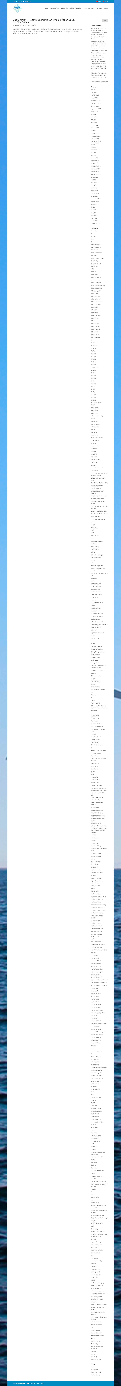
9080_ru (93, 373)
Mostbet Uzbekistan (97, 1034)
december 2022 (95, 166)
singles (93, 1220)
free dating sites (96, 753)
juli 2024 (93, 114)
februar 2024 (95, 128)
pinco (92, 1130)
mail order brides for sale (98, 907)
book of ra (94, 544)
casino (93, 581)
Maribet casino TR (96, 931)
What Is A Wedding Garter (98, 1304)
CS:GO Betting (95, 638)
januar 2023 (94, 163)
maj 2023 (93, 152)
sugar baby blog (96, 1242)
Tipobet (93, 1263)
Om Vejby (99, 8)
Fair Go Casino (95, 703)
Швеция (93, 1351)
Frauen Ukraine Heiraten (98, 750)
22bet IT (93, 348)
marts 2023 (94, 158)
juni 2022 (94, 182)
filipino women (95, 718)
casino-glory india (96, 594)
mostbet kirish (95, 1002)
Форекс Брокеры (96, 1341)
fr (91, 748)
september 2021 (96, 201)
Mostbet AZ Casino (96, 961)
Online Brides (95, 1059)
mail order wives (96, 923)
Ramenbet (94, 1168)
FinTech (93, 734)
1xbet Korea (94, 318)
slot (92, 1226)
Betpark (93, 522)
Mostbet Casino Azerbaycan (99, 980)
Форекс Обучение (96, 1344)
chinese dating (95, 611)
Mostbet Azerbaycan (97, 972)
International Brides (97, 810)
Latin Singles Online (97, 872)
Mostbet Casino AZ (96, 977)
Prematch (94, 1162)
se (91, 1194)
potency (93, 1159)
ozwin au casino (96, 1081)
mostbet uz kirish (96, 1026)
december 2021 (95, 199)
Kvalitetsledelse (54, 8)
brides (93, 552)
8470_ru (93, 359)
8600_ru (93, 362)
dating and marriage (97, 649)
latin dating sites (96, 870)
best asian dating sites (97, 468)
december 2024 (95, 100)
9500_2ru (93, 386)
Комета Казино (95, 1330)
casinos (93, 600)
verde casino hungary (97, 1283)
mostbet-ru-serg (96, 1037)
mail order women (96, 926)
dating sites (94, 660)
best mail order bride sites (99, 496)
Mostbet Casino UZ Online (99, 985)
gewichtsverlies (95, 769)
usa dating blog (95, 1274)
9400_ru (93, 381)
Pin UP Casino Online (97, 1122)
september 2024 (96, 109)
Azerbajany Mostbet (97, 438)
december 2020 (95, 223)
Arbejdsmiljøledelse (75, 8)
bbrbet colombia (96, 459)
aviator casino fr (96, 427)
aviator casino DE (96, 424)
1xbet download (96, 304)
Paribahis (94, 1086)
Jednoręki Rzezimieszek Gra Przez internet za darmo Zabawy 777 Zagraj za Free (99, 75)
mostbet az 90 (95, 958)
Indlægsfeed (94, 1369)
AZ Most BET (94, 435)
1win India (94, 255)
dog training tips (96, 681)
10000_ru (93, 236)
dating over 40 (95, 654)
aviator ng (94, 432)
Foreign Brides (95, 739)
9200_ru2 (93, 378)
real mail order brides (97, 1170)
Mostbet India (95, 996)
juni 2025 (94, 89)
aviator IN (94, 429)
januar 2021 (94, 221)
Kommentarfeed (96, 1372)
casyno (93, 605)
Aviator (93, 418)
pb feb (93, 1092)
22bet (92, 343)
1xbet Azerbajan (96, 282)
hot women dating (96, 785)
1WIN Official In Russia (98, 258)
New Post (94, 1045)
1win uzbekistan (96, 263)
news (92, 1048)
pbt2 (92, 1095)
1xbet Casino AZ (96, 296)
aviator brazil (95, 421)
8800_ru (93, 364)
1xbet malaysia (95, 323)
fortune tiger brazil (96, 745)
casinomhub (94, 597)
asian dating (94, 410)
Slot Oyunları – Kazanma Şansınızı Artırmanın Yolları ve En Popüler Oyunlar (44, 21)
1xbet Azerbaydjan (96, 288)
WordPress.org (95, 1375)
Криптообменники (96, 1333)
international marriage (98, 815)
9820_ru (93, 400)
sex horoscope (95, 1203)
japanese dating (96, 846)
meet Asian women (96, 942)
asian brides (94, 407)
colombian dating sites (98, 622)
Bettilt (93, 525)
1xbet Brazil (94, 293)
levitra (93, 888)
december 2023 (95, 133)
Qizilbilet (93, 1165)
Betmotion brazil (96, 516)
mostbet (93, 952)
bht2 (92, 533)
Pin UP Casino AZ (96, 1119)
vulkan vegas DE (96, 1288)
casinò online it (95, 592)
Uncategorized (95, 1272)
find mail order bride (97, 726)
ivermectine (94, 843)
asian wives (94, 413)
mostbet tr (94, 1015)
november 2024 (95, 103)
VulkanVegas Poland (97, 1299)
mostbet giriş (95, 988)
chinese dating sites (97, 613)
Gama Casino (95, 756)
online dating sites (96, 1073)
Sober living (94, 1229)
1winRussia (94, 266)
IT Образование (95, 838)
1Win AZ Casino (95, 244)
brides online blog (96, 557)
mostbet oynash (96, 1007)
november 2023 (95, 136)
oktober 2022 (95, 171)
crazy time (94, 630)
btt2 (92, 563)
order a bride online (97, 1078)
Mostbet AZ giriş (96, 963)
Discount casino (95, 676)
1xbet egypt (94, 307)
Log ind (93, 1367)
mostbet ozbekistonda (97, 1010)
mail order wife (95, 920)
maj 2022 (93, 185)
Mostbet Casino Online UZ (99, 983)
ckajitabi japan (95, 619)
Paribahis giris (95, 1089)
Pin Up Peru (94, 1127)
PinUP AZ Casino (96, 1136)
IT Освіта (93, 840)
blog (92, 538)
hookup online (95, 780)
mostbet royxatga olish (98, 1013)
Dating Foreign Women (98, 652)
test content (94, 1258)
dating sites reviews (97, 663)
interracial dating (96, 823)
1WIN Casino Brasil (96, 252)
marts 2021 (94, 218)
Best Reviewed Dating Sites (99, 511)
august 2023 (94, 144)
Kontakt (106, 8)
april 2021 (94, 215)
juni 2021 (94, 210)
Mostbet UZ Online (96, 1029)
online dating (95, 1064)
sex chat (93, 1200)
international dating (97, 813)
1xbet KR (93, 321)
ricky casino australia (97, 1176)
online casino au (96, 1062)
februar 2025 (95, 95)
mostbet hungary (96, 993)
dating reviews (95, 657)
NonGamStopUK (96, 1056)
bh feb (93, 530)
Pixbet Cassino (95, 1141)
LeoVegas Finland (96, 885)
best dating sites (96, 488)
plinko (93, 1144)
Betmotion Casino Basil (98, 519)
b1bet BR (93, 443)
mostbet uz (94, 1018)
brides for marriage (97, 555)
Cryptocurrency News (97, 633)
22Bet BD (93, 345)
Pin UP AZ (94, 1105)
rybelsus (93, 1189)
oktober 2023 (95, 139)
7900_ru (93, 353)
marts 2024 (94, 125)
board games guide (97, 541)
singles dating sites (96, 1223)
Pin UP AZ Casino (96, 1108)
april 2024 (94, 122)
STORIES (93, 1239)
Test (92, 1255)
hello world (94, 777)
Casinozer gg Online (97, 603)
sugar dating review (97, 1250)
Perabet (33, 25)
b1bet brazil (94, 446)
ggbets (93, 771)
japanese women (96, 853)
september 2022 (96, 174)
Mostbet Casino (95, 974)
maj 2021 (93, 212)
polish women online (97, 1157)
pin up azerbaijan (96, 1111)
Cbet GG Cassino (96, 608)
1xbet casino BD (96, 299)
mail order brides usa (97, 913)
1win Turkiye (95, 261)
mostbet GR (94, 991)
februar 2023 (95, 160)
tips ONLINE (94, 1266)
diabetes (93, 673)
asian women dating (97, 416)
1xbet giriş (94, 310)
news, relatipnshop (96, 1051)
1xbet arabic (94, 274)
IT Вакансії (94, 835)
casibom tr (94, 578)
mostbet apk (94, 955)
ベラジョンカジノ (96, 1359)
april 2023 (94, 155)
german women (95, 766)
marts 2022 (94, 191)
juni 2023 (94, 150)
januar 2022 (94, 196)
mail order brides (96, 902)
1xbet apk (94, 272)
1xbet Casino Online (97, 302)
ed (92, 692)
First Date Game (96, 737)
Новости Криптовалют (97, 1335)
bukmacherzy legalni (97, 566)
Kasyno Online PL (96, 861)
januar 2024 (94, 130)
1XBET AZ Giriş (95, 280)
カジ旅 (93, 1354)
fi (91, 713)
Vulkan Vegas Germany (98, 1294)
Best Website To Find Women (99, 514)
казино (93, 1327)
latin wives (94, 875)
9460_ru (93, 384)
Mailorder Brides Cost (97, 929)
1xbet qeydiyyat (95, 329)
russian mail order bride (98, 1181)
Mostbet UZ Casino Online (99, 1024)
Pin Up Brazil (95, 1114)
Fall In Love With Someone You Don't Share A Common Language (99, 708)
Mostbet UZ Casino (96, 1021)
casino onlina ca (96, 586)
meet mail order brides (98, 944)
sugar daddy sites (96, 1244)
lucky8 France (95, 891)
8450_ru (93, 356)
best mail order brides (97, 498)
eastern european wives (98, 689)
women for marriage (97, 1324)
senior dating (95, 1197)
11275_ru (93, 239)
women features (96, 1322)
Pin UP (93, 1103)
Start (46, 8)
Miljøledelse (64, 8)
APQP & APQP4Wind (88, 8)
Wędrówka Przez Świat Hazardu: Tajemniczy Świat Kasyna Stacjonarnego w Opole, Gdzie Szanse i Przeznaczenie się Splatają (99, 46)
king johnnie (94, 864)
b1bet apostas (95, 440)
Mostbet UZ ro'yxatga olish (99, 1032)
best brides (94, 470)
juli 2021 (93, 207)
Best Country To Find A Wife (99, 483)
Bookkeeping (95, 546)
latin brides (94, 867)
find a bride (94, 721)
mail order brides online (98, 910)
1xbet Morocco (95, 326)
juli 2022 (93, 180)
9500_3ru (93, 389)
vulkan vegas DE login (97, 1291)
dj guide (93, 678)
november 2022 (95, 169)
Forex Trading (95, 742)
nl (91, 1054)
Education (94, 695)
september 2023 (96, 141)
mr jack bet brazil (96, 1043)
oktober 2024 (95, 106)
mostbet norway (96, 1004)
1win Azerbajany (96, 247)
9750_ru (93, 397)
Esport (93, 700)
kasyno (93, 859)
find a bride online (96, 724)
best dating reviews (97, 485)
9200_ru (93, 375)
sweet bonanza (95, 1253)
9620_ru (93, 394)
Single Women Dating (97, 1215)
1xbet (92, 269)
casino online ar (96, 589)
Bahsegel (93, 451)
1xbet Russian (95, 334)
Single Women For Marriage (99, 1218)
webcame (94, 1302)
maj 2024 (93, 120)
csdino (93, 641)
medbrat (93, 939)
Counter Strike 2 (96, 627)
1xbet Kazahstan (96, 315)
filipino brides (95, 715)
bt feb (93, 560)
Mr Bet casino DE (96, 1040)
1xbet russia (94, 332)
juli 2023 (93, 147)
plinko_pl (93, 1149)
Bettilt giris (94, 527)
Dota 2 (93, 684)
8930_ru (93, 370)
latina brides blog (96, 878)
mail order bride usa (97, 899)
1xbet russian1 (95, 337)
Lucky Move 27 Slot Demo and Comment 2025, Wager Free (99, 68)
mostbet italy (95, 999)
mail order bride (96, 894)
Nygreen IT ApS (24, 1383)
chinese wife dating (97, 616)
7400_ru (93, 351)
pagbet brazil (95, 1084)
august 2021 (94, 204)
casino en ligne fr (96, 583)
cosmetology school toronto (99, 624)
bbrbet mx (94, 462)
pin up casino (95, 1116)
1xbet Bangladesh (96, 291)
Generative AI (95, 763)
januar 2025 (94, 98)
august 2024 (94, 111)
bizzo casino (94, 535)
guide (92, 774)
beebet (93, 465)
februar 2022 (95, 193)
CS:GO (93, 635)
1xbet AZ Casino (96, 277)
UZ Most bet (94, 1277)
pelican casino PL (96, 1097)
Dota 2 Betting (95, 687)
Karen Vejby (17, 25)
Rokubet (93, 1179)
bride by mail (95, 549)
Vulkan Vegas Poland (97, 1296)
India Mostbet (95, 807)
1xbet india (94, 313)
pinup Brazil (94, 1138)
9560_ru (93, 392)
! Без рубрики (95, 231)
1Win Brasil (94, 250)
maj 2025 (93, 92)
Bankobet (94, 454)
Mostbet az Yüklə (96, 966)
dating (93, 643)
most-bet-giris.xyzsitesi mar (99, 950)
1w (92, 241)
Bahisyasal (94, 448)
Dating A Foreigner (96, 646)
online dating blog (96, 1070)
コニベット (94, 1357)
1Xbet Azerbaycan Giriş (98, 285)
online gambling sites (97, 1075)
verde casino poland (97, 1285)
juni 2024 (94, 117)
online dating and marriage (99, 1067)
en (92, 697)
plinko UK (94, 1146)
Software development (97, 1231)
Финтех (93, 1338)
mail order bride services (98, 896)
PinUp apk (94, 1133)
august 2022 (94, 177)
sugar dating (95, 1247)
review (93, 1173)
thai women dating (96, 1261)
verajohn (93, 1280)
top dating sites (95, 1269)
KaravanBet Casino (96, 856)
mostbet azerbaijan (97, 969)
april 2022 (94, 188)
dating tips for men (96, 670)
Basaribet (94, 457)
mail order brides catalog (98, 905)
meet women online (97, 947)
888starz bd (94, 367)
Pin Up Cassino (95, 1125)
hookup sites (95, 782)
